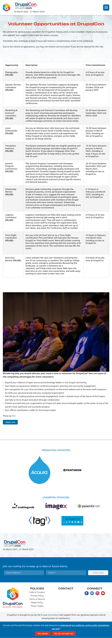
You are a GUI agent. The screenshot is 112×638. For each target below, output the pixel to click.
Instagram (97, 593)
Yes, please (43, 633)
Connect (94, 588)
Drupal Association (50, 614)
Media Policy (37, 602)
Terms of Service (37, 599)
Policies (37, 588)
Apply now (10, 422)
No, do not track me (63, 633)
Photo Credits (37, 606)
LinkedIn (92, 593)
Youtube (103, 593)
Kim (14, 415)
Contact (65, 588)
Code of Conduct (37, 592)
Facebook (87, 593)
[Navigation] (106, 7)
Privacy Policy (37, 595)
